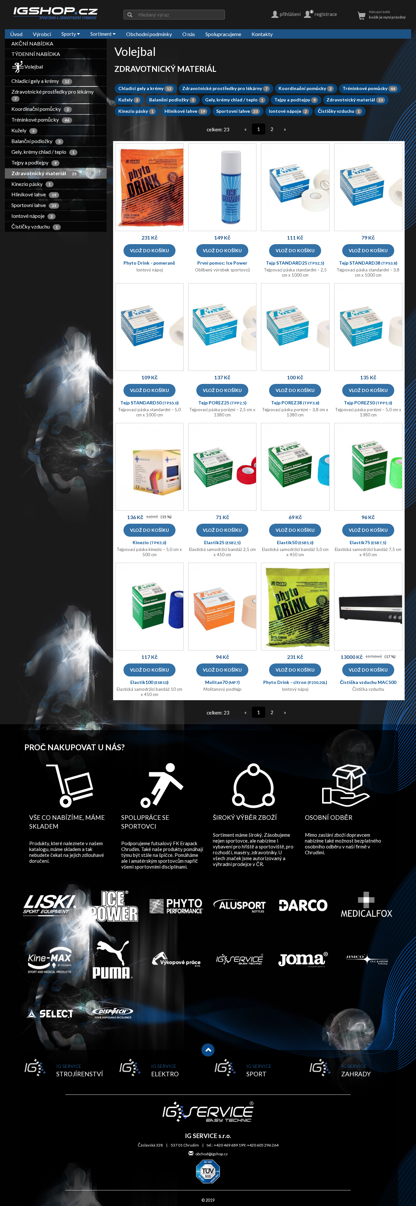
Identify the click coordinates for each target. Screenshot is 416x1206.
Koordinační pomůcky (40, 109)
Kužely (23, 130)
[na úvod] (56, 13)
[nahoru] (208, 1049)
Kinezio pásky (31, 184)
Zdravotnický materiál (44, 173)
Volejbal (33, 66)
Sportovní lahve (34, 205)
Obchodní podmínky (149, 34)
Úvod (16, 34)
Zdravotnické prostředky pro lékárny (53, 94)
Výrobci (42, 34)
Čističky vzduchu (34, 226)
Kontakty (262, 34)
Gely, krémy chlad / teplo (43, 152)
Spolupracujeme (223, 34)
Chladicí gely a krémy (40, 81)
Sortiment (101, 34)
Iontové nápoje (32, 216)
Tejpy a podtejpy (34, 162)
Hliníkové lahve (34, 194)
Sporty (69, 34)
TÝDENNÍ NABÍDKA (35, 54)
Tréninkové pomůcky (40, 119)
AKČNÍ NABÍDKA (32, 43)
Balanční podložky (36, 141)
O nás (188, 34)
